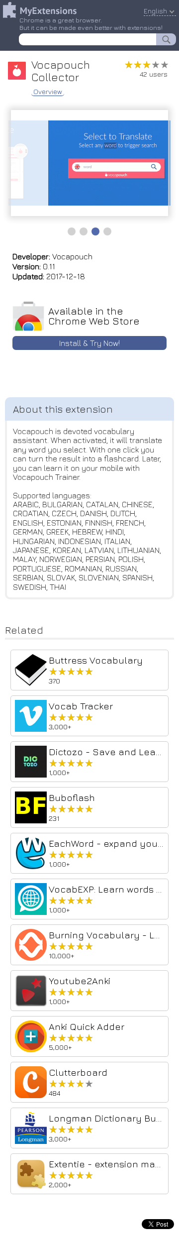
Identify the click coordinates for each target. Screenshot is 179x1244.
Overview (47, 92)
